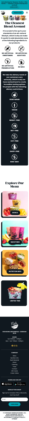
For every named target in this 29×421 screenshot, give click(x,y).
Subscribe (14, 404)
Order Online (14, 373)
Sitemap (14, 419)
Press (14, 367)
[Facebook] (12, 346)
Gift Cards (14, 371)
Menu (14, 356)
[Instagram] (14, 346)
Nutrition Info (14, 358)
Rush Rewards (14, 360)
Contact (14, 369)
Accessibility (8, 417)
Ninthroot (19, 416)
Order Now (18, 13)
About (14, 362)
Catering (14, 365)
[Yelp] (16, 346)
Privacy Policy (19, 417)
